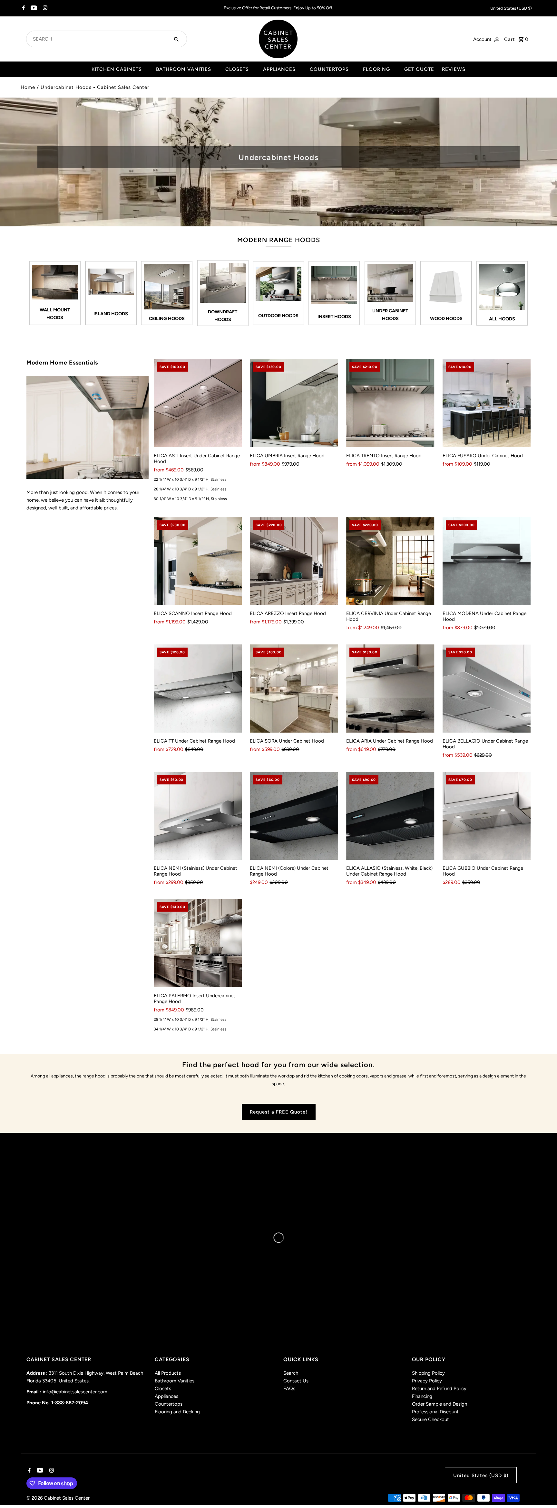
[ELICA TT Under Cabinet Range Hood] (198, 688)
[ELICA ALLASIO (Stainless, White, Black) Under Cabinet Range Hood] (390, 816)
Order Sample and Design (439, 1404)
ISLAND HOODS (110, 314)
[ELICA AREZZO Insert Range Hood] (294, 561)
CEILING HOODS (167, 318)
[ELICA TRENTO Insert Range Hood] (390, 403)
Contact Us (295, 1381)
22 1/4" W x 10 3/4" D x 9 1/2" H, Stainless (190, 479)
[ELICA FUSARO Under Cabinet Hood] (487, 403)
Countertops (168, 1404)
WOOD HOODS (446, 318)
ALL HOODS (502, 319)
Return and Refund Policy (439, 1388)
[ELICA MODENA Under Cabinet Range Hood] (487, 561)
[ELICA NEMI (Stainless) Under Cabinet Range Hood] (198, 816)
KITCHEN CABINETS (117, 69)
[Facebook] (23, 8)
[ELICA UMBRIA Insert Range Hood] (294, 403)
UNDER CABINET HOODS (390, 314)
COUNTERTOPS (329, 69)
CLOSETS (237, 69)
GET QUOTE (419, 69)
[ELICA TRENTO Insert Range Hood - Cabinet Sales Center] (87, 427)
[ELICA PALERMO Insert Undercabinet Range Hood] (198, 943)
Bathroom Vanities (174, 1381)
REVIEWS (453, 69)
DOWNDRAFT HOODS (222, 315)
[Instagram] (44, 8)
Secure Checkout (430, 1419)
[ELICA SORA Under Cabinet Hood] (294, 688)
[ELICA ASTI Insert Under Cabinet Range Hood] (198, 403)
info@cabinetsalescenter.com (75, 1392)
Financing (422, 1396)
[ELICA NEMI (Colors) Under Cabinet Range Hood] (294, 816)
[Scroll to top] (543, 1491)
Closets (163, 1388)
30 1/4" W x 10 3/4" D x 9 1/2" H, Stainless (190, 499)
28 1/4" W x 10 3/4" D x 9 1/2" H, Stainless (190, 489)
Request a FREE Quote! (279, 1112)
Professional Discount (435, 1412)
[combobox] (99, 39)
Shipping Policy (428, 1373)
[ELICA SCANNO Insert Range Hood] (198, 561)
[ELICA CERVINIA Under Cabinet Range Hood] (390, 561)
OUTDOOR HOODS (278, 315)
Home (28, 87)
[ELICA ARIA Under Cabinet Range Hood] (390, 688)
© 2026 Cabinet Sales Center (58, 1498)
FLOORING (376, 69)
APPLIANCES (279, 69)
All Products (168, 1373)
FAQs (289, 1388)
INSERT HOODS (334, 316)
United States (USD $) (511, 8)
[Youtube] (33, 8)
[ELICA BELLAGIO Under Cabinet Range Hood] (487, 688)
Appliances (166, 1396)
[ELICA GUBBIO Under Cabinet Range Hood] (487, 816)
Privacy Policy (427, 1381)
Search (290, 1373)
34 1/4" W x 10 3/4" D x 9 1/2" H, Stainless (190, 1029)
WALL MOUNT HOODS (55, 313)
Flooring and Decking (177, 1412)
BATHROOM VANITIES (183, 69)
